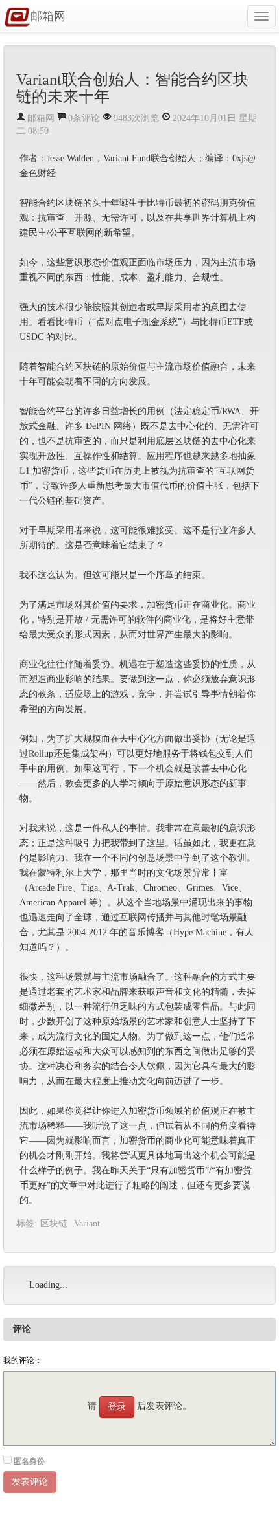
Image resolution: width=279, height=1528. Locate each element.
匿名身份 (29, 1461)
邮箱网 (48, 16)
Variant (87, 1223)
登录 (117, 1407)
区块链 (53, 1223)
